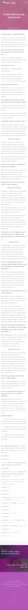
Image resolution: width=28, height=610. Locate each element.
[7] (25, 121)
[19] (25, 408)
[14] (17, 303)
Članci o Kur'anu (5, 535)
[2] (5, 54)
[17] (16, 378)
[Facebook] (13, 578)
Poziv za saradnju (14, 601)
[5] (26, 102)
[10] (19, 212)
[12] (9, 268)
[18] (7, 396)
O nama (14, 595)
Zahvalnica (14, 598)
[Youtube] (15, 578)
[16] (18, 346)
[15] (10, 331)
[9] (17, 184)
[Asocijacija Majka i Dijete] (8, 2)
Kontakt (14, 604)
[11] (2, 238)
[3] (10, 71)
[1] (24, 34)
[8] (16, 166)
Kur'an (13, 11)
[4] (18, 84)
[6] (5, 110)
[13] (13, 293)
